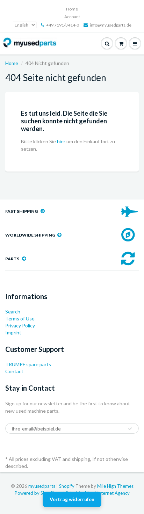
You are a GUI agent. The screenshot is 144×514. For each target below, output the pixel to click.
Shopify (66, 486)
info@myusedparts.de (110, 25)
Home (72, 9)
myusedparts (41, 486)
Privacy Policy (20, 325)
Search (12, 311)
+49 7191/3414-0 (62, 25)
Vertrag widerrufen (72, 499)
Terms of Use (20, 318)
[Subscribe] (130, 428)
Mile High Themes (115, 486)
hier (61, 141)
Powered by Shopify (35, 493)
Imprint (13, 332)
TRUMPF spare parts (28, 364)
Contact (14, 371)
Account (72, 16)
